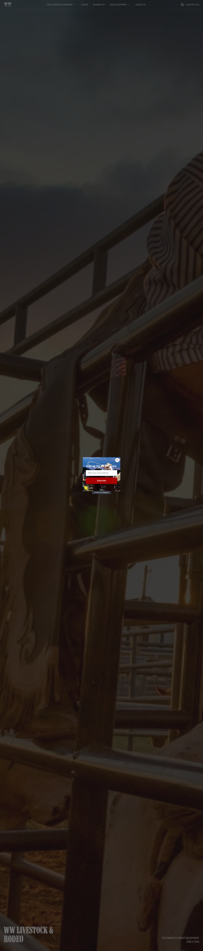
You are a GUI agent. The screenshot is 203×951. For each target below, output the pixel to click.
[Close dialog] (117, 460)
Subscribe (101, 481)
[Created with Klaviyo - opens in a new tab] (101, 492)
